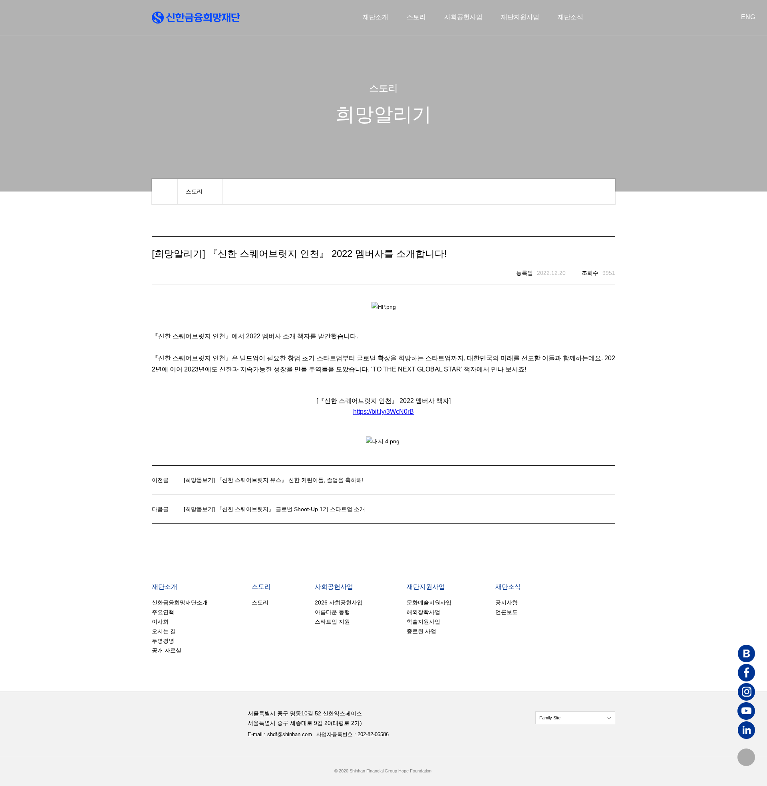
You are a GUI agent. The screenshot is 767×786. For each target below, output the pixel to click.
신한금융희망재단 (196, 18)
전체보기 (575, 718)
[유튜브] (746, 711)
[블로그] (746, 654)
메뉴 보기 (200, 191)
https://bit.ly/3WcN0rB (383, 411)
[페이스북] (746, 673)
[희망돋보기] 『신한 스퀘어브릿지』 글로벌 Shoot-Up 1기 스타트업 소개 (274, 509)
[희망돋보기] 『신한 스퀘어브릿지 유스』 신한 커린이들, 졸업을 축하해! (274, 480)
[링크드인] (746, 731)
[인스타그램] (746, 692)
